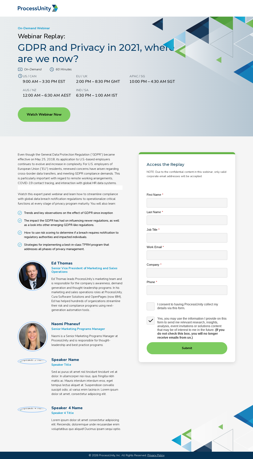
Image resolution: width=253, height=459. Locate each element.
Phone (151, 282)
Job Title (152, 229)
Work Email (154, 247)
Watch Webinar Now (44, 114)
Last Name (154, 212)
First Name (154, 194)
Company (153, 264)
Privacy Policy (155, 455)
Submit (187, 348)
